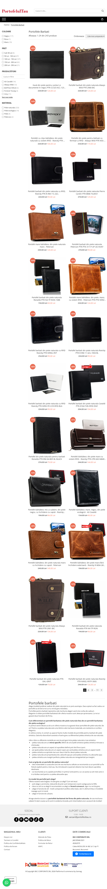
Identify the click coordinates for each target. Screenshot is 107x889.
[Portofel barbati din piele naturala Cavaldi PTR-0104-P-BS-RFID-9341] (87, 382)
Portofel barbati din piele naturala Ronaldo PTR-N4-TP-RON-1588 (47, 298)
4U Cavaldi (8, 81)
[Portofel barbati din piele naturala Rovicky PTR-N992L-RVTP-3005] (87, 657)
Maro (6, 42)
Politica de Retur (44, 840)
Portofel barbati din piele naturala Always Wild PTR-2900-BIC (87, 86)
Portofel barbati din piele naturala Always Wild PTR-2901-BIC (47, 627)
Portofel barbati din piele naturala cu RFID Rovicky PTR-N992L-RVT (46, 351)
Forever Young (10, 91)
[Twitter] (31, 819)
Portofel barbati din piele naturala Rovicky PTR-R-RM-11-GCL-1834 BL (87, 351)
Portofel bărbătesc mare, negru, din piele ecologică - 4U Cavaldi (87, 510)
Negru (6, 36)
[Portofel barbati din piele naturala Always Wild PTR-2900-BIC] (87, 64)
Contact (7, 849)
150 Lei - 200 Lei (10, 62)
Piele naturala (9, 107)
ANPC (40, 846)
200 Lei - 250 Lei (10, 65)
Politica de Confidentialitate (14, 843)
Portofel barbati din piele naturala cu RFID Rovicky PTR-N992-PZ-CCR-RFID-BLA (46, 404)
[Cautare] (102, 11)
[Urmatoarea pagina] (101, 690)
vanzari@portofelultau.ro (79, 817)
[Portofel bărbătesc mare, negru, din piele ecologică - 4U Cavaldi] (87, 488)
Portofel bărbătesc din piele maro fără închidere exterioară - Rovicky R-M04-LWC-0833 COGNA (86, 563)
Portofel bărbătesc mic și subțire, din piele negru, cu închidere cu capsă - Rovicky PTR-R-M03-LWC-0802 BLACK (46, 510)
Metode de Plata (44, 837)
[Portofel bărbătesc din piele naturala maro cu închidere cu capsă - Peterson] (47, 541)
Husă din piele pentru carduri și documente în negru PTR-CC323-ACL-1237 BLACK (47, 86)
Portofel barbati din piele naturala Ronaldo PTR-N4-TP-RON (87, 627)
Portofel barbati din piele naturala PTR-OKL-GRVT (47, 680)
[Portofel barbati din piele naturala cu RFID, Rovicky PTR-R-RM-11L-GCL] (47, 170)
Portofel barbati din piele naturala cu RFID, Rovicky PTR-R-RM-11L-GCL (47, 192)
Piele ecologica (10, 110)
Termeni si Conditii (11, 840)
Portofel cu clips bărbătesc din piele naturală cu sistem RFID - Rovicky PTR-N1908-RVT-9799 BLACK (46, 139)
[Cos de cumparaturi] (102, 19)
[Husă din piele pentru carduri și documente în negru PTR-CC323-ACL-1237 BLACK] (47, 64)
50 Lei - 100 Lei (9, 56)
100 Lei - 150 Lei (10, 59)
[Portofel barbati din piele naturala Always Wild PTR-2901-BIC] (47, 599)
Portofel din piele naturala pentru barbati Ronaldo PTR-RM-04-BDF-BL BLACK (47, 457)
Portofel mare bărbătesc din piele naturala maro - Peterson (47, 245)
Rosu (6, 39)
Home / (7, 25)
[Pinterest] (21, 819)
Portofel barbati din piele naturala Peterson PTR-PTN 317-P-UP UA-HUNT (87, 245)
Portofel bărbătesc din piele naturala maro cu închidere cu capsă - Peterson (47, 563)
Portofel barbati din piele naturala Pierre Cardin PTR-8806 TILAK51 (87, 192)
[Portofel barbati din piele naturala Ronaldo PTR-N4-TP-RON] (87, 599)
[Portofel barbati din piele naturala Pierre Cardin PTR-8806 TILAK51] (87, 170)
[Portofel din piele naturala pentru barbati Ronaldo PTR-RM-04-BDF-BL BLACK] (47, 435)
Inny (6, 94)
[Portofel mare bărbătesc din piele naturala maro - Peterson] (47, 223)
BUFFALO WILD (10, 88)
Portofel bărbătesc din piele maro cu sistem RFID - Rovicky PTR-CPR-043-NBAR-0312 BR (87, 457)
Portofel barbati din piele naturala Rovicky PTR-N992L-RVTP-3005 (87, 680)
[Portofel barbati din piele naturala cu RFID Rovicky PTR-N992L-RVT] (47, 329)
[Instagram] (41, 819)
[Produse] (4, 20)
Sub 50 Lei (8, 53)
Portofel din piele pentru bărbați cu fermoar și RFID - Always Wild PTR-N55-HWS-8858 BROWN (87, 139)
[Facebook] (16, 819)
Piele (6, 114)
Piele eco (7, 117)
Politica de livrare (10, 846)
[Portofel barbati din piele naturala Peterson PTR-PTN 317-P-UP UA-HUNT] (87, 223)
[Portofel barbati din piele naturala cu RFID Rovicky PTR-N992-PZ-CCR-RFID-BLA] (47, 382)
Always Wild (8, 84)
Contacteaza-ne (85, 854)
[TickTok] (36, 819)
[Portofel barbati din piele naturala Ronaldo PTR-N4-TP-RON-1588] (47, 276)
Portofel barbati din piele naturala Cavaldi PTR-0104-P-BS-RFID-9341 (87, 404)
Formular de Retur (45, 843)
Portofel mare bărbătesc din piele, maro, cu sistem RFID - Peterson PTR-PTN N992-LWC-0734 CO (87, 298)
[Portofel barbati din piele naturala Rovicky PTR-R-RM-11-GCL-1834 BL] (87, 329)
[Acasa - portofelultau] (15, 11)
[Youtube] (26, 819)
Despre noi (8, 837)
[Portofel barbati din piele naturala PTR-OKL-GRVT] (47, 657)
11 (97, 690)
